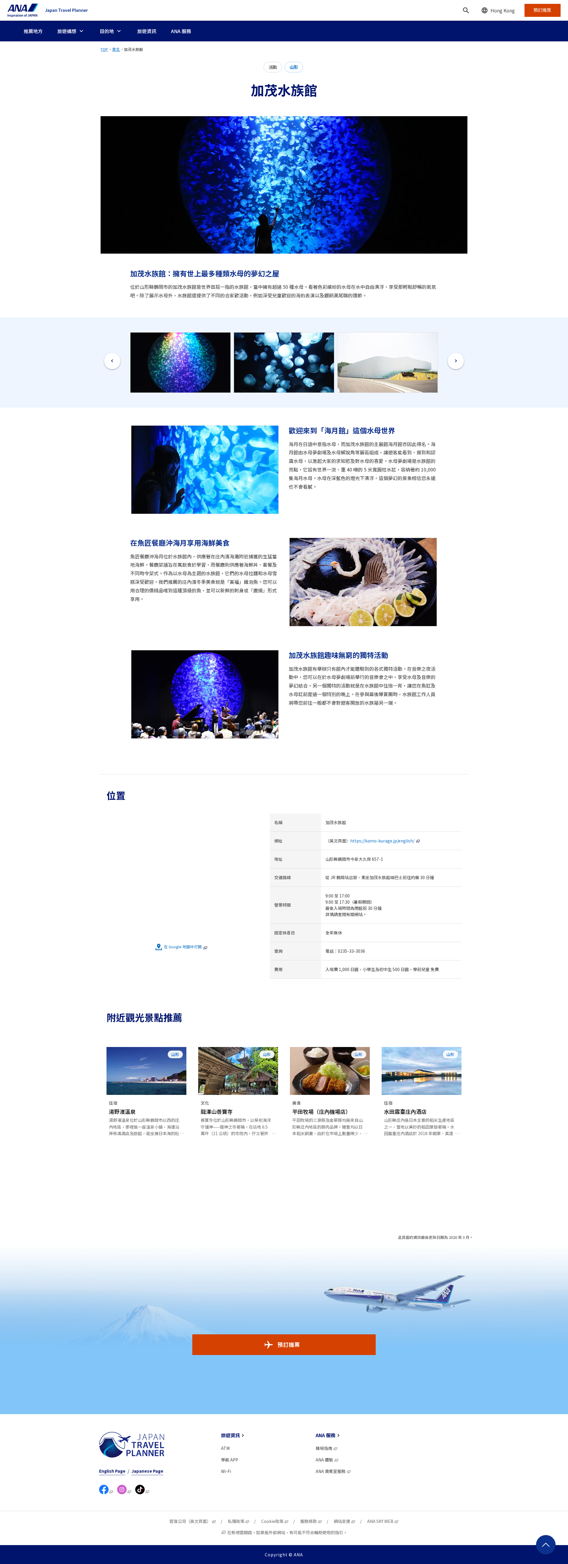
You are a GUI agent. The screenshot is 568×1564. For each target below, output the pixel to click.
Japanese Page (147, 1471)
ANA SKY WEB (380, 1521)
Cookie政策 (272, 1521)
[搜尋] (466, 10)
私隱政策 (236, 1521)
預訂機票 (288, 1344)
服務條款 (308, 1521)
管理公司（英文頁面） (190, 1521)
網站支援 (342, 1521)
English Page (112, 1471)
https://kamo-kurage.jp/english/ (382, 841)
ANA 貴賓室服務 (331, 1471)
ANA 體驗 (324, 1460)
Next (456, 361)
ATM (225, 1448)
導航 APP (229, 1460)
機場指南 (324, 1448)
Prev (112, 361)
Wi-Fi (226, 1471)
